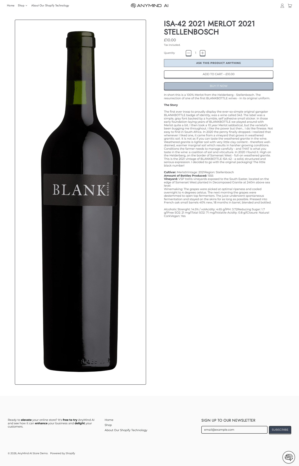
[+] (202, 53)
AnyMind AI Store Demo (33, 453)
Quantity (169, 52)
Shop (108, 425)
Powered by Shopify (62, 453)
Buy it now (219, 86)
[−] (188, 53)
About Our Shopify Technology (50, 5)
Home (10, 5)
